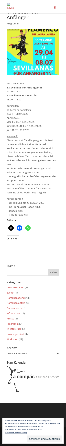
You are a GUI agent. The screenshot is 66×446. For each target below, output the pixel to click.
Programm (13, 23)
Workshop (12, 339)
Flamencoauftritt (16, 302)
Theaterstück (14, 328)
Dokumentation (15, 287)
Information (13, 313)
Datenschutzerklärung (16, 432)
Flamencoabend (16, 297)
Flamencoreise (15, 308)
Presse (10, 318)
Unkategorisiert (15, 334)
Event (10, 292)
